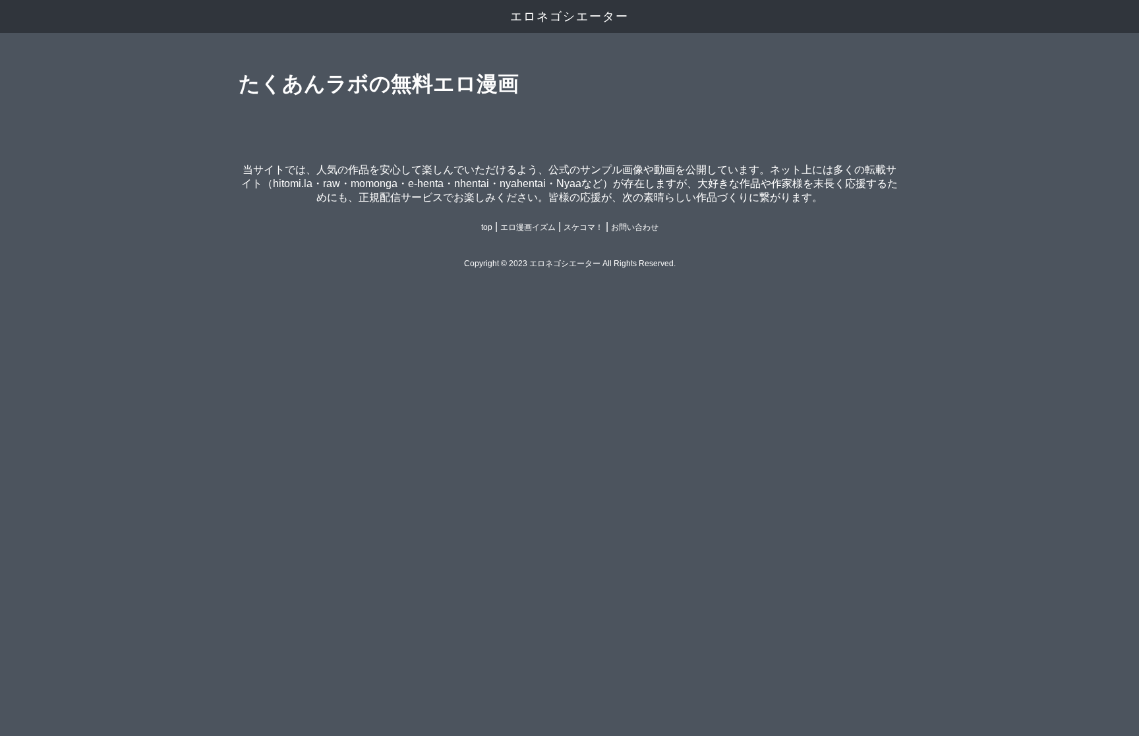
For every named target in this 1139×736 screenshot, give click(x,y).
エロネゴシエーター (569, 16)
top (486, 227)
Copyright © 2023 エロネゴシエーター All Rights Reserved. (570, 263)
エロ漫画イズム (528, 227)
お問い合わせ (634, 227)
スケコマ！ (583, 227)
